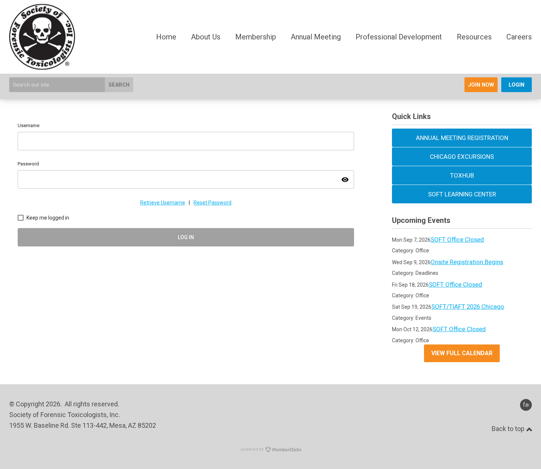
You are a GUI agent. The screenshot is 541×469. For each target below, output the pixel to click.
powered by (253, 449)
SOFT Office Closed (457, 239)
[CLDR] (42, 67)
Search (119, 85)
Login (516, 85)
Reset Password (212, 203)
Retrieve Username (162, 203)
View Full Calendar (461, 353)
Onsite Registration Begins (467, 262)
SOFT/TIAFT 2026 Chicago (467, 306)
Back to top (509, 429)
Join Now (481, 85)
